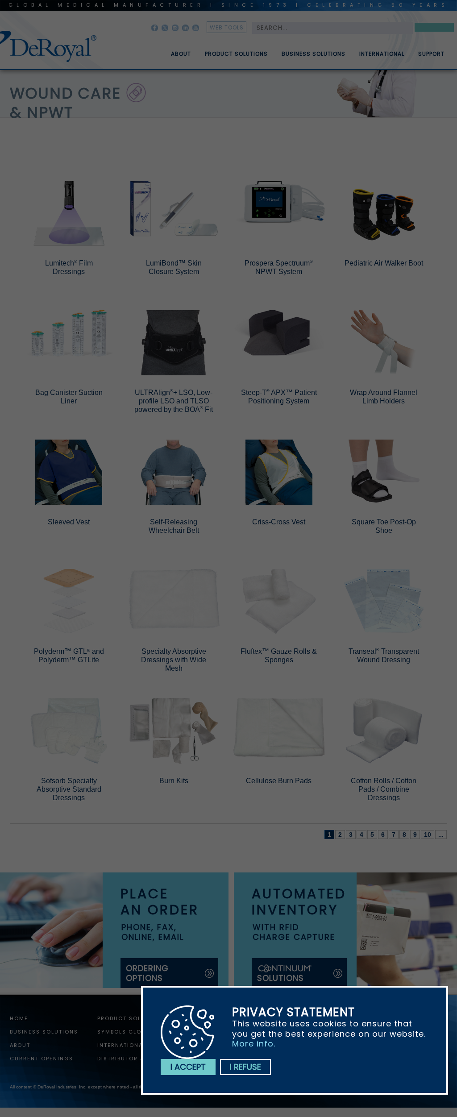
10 (427, 834)
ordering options (147, 973)
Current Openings (41, 1058)
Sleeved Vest (69, 522)
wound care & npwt (65, 103)
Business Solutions (313, 54)
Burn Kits (173, 781)
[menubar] (301, 50)
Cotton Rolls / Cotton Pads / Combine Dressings (383, 789)
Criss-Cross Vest (278, 522)
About (181, 54)
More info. (253, 1043)
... (441, 834)
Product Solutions (236, 54)
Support (431, 54)
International (381, 54)
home (19, 1018)
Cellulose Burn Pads (279, 781)
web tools (227, 27)
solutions (280, 978)
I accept (188, 1066)
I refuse (245, 1066)
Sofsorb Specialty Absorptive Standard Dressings (69, 789)
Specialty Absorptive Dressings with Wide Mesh (173, 660)
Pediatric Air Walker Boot (384, 263)
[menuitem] (174, 50)
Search (434, 29)
